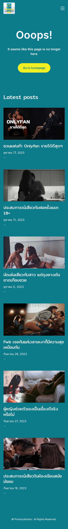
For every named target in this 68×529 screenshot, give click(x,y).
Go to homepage (34, 68)
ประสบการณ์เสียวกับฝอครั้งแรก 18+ (30, 210)
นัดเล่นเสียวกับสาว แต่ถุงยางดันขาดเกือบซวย (31, 277)
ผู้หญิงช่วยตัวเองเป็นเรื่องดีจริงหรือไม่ (30, 411)
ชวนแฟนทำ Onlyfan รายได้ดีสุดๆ (33, 146)
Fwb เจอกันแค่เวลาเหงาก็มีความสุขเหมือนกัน (33, 344)
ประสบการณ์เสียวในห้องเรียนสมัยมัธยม (32, 479)
